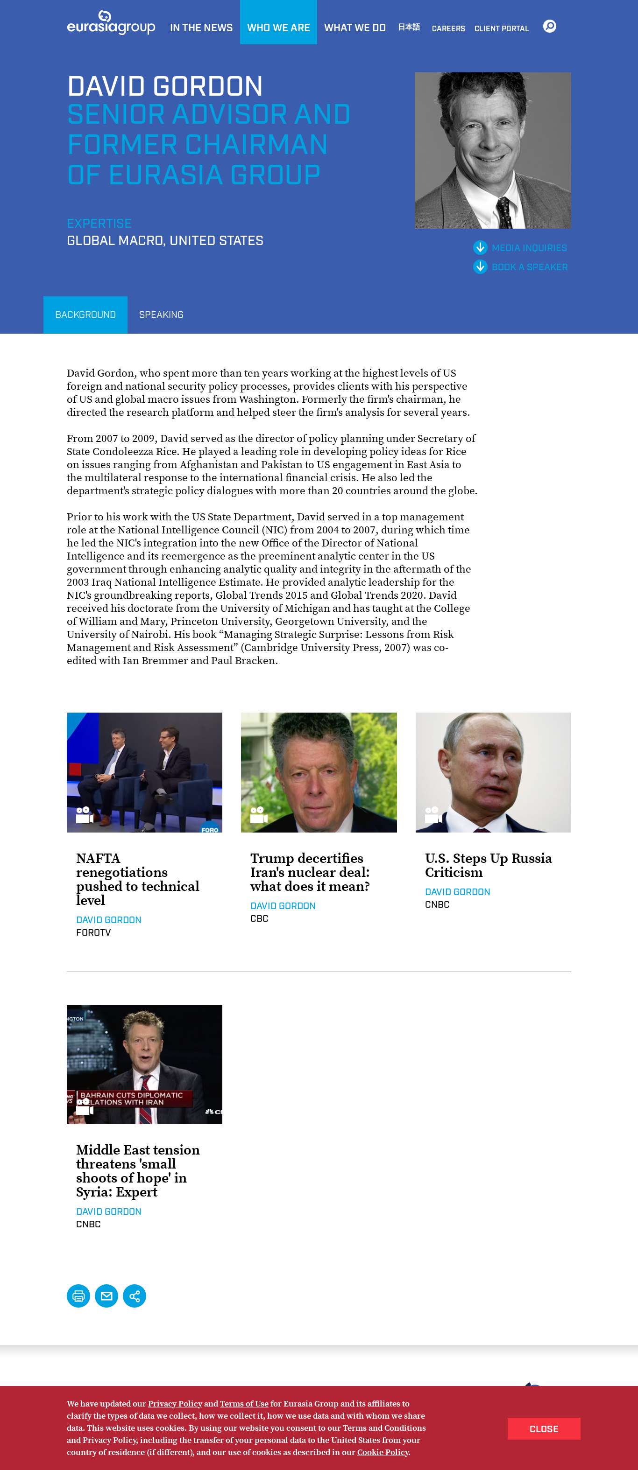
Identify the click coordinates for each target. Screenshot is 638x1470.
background (85, 315)
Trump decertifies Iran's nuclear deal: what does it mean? (310, 872)
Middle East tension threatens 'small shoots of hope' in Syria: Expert (138, 1171)
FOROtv (93, 933)
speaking (161, 315)
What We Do (355, 28)
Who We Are (278, 28)
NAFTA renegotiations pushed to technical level (137, 879)
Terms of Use (244, 1403)
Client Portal (502, 29)
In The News (201, 28)
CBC (259, 919)
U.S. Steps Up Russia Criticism (489, 865)
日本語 (409, 27)
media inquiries (529, 248)
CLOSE (544, 1429)
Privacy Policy (175, 1403)
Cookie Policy (382, 1452)
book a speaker (530, 267)
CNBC (437, 905)
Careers (448, 29)
